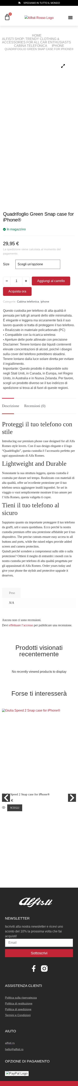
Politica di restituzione (18, 1003)
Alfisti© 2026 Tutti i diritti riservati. (39, 1083)
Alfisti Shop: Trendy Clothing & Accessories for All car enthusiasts (36, 40)
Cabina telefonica (30, 45)
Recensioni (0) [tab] (34, 406)
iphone (58, 45)
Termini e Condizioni (18, 1015)
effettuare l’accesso (21, 625)
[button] (70, 17)
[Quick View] (3, 808)
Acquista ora (17, 291)
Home (37, 35)
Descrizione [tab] (10, 406)
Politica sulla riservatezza (21, 997)
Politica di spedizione (18, 1009)
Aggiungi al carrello (51, 281)
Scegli (14, 807)
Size (6, 264)
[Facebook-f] (33, 968)
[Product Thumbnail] (63, 66)
